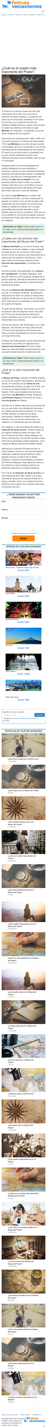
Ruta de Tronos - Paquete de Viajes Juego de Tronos (22, 567)
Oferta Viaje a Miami (12, 697)
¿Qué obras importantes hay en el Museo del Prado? (21, 891)
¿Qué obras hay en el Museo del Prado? (20, 1126)
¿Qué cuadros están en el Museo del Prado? (22, 993)
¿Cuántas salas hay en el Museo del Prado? (22, 1027)
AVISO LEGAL (25, 1415)
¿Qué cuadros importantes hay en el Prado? (22, 1160)
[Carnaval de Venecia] (23, 615)
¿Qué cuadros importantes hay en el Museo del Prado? (22, 925)
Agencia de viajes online (10, 1415)
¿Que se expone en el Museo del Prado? (21, 1061)
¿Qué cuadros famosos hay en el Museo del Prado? (20, 823)
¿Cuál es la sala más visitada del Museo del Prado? (21, 1262)
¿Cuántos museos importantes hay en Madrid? (22, 1398)
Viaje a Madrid (10, 593)
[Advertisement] (23, 41)
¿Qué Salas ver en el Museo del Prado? (23, 790)
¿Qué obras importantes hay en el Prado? (21, 1364)
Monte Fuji (9, 645)
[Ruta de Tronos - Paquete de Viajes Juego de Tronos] (23, 558)
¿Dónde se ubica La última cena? (21, 1093)
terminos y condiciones (20, 718)
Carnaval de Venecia (12, 619)
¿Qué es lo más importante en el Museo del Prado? (23, 959)
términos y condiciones (28, 533)
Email (4, 501)
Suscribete (39, 715)
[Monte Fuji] (23, 639)
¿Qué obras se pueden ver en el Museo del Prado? (23, 1296)
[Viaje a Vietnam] (23, 663)
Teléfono (5, 509)
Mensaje (5, 518)
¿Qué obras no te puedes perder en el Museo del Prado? (22, 1228)
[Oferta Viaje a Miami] (23, 685)
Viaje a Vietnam (11, 671)
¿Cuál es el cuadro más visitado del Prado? (22, 857)
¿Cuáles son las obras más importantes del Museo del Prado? (23, 1194)
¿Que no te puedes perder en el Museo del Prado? (23, 1330)
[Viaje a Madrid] (23, 588)
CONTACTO (37, 1415)
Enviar (23, 538)
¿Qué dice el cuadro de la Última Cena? (23, 759)
